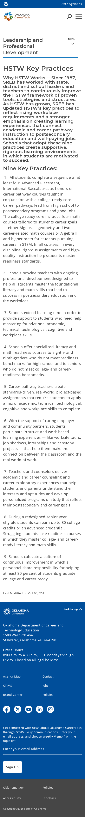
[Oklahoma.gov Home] (6, 4)
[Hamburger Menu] (79, 16)
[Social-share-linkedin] (39, 709)
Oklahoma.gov (13, 787)
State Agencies (71, 4)
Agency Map (12, 676)
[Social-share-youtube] (28, 709)
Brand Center (12, 695)
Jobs (45, 685)
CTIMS (7, 685)
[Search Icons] (69, 16)
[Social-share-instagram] (50, 709)
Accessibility (12, 798)
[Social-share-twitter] (17, 709)
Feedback (49, 798)
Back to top (71, 609)
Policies (47, 695)
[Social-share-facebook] (6, 709)
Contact (47, 676)
